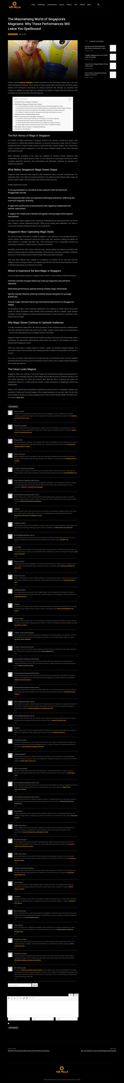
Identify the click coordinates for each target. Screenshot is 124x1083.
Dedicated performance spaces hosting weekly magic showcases (35, 120)
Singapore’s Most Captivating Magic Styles (27, 114)
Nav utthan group (20, 911)
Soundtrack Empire (20, 426)
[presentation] (9, 998)
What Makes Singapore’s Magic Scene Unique (28, 104)
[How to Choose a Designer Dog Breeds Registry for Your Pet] (113, 75)
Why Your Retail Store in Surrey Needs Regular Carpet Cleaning (98, 1051)
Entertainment (12, 34)
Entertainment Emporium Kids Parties (26, 480)
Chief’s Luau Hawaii (20, 768)
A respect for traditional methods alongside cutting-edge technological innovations (40, 112)
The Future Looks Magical (22, 129)
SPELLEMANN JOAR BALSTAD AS (24, 535)
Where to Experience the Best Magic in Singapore (29, 117)
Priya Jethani (18, 440)
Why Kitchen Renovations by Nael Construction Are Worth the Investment (28, 1051)
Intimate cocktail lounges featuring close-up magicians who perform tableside (38, 118)
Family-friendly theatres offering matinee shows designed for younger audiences (39, 122)
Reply (15, 420)
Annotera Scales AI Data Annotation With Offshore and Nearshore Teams (95, 47)
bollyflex (17, 509)
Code (76, 995)
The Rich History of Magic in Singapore (26, 102)
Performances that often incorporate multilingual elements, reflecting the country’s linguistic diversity (44, 108)
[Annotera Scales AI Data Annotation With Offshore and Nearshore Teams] (113, 48)
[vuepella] (18, 5)
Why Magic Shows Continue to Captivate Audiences (30, 127)
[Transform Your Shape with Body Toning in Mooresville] (113, 66)
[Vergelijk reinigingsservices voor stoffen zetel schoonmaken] (113, 57)
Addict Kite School (20, 825)
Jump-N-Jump (18, 618)
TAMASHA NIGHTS (20, 523)
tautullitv (17, 896)
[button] (9, 998)
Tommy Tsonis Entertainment (24, 468)
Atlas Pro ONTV (19, 411)
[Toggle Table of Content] (69, 99)
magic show (20, 397)
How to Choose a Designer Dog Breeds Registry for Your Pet (95, 74)
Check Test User (19, 454)
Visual (71, 995)
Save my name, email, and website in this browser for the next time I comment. (33, 1023)
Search (35, 985)
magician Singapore (26, 82)
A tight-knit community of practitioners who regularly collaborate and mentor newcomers (41, 110)
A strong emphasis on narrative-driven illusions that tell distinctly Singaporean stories (40, 106)
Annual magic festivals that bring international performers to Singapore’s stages (39, 124)
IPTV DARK (17, 547)
